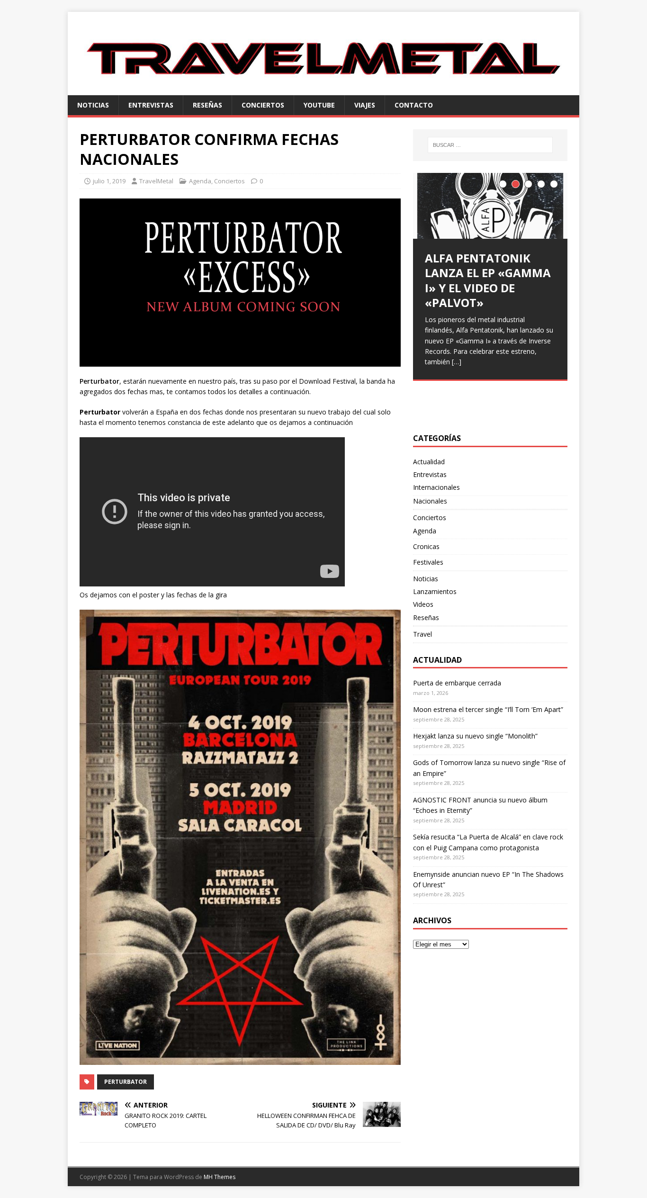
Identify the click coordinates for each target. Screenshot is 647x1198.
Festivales (428, 562)
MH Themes (219, 1177)
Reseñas (207, 104)
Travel (422, 634)
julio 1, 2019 (109, 181)
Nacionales (430, 500)
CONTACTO (414, 104)
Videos (423, 604)
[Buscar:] (490, 145)
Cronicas (426, 546)
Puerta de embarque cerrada (457, 682)
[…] (456, 361)
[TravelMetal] (323, 89)
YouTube (319, 104)
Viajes (364, 104)
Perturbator (125, 1082)
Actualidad (429, 461)
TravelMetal (156, 181)
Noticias (93, 104)
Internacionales (436, 487)
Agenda (200, 181)
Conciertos (263, 104)
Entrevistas (150, 104)
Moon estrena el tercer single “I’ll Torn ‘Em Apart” (488, 709)
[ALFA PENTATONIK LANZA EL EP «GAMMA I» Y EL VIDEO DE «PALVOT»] (490, 206)
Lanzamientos (435, 591)
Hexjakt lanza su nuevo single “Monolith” (475, 735)
